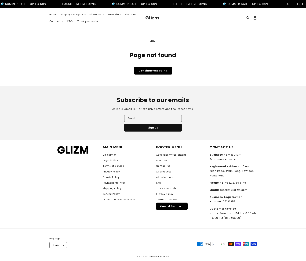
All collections (165, 177)
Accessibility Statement (171, 154)
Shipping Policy (112, 188)
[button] (73, 14)
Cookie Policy (111, 177)
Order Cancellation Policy (119, 199)
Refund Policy (111, 194)
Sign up (153, 127)
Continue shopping (153, 70)
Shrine (166, 256)
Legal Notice (110, 160)
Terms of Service (113, 166)
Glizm (148, 256)
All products (163, 171)
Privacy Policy (111, 171)
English (56, 245)
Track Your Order (167, 188)
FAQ (158, 182)
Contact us (163, 166)
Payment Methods (114, 182)
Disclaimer (109, 154)
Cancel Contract (172, 206)
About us (161, 160)
